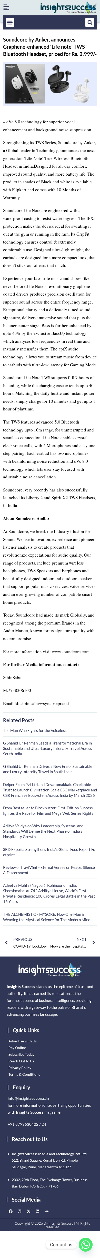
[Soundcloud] (46, 1211)
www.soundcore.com (70, 652)
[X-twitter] (28, 1211)
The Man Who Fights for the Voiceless (35, 730)
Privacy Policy (19, 1067)
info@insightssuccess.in (28, 1098)
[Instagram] (19, 1211)
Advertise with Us (22, 1041)
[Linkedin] (37, 1211)
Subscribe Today (21, 1054)
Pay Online (17, 1047)
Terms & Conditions (24, 1074)
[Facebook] (10, 1211)
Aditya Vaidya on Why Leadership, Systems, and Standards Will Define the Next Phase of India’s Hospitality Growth (43, 831)
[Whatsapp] (86, 1245)
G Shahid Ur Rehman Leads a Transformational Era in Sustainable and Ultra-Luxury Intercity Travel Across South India (47, 748)
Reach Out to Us (21, 1061)
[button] (10, 22)
